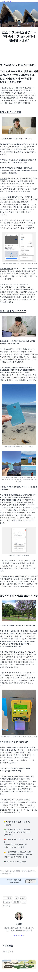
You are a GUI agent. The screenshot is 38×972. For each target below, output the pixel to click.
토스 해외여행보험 (6, 268)
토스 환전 (3, 179)
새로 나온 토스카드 (12, 352)
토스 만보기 (7, 576)
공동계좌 (3, 781)
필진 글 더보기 (19, 935)
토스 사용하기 (31, 881)
